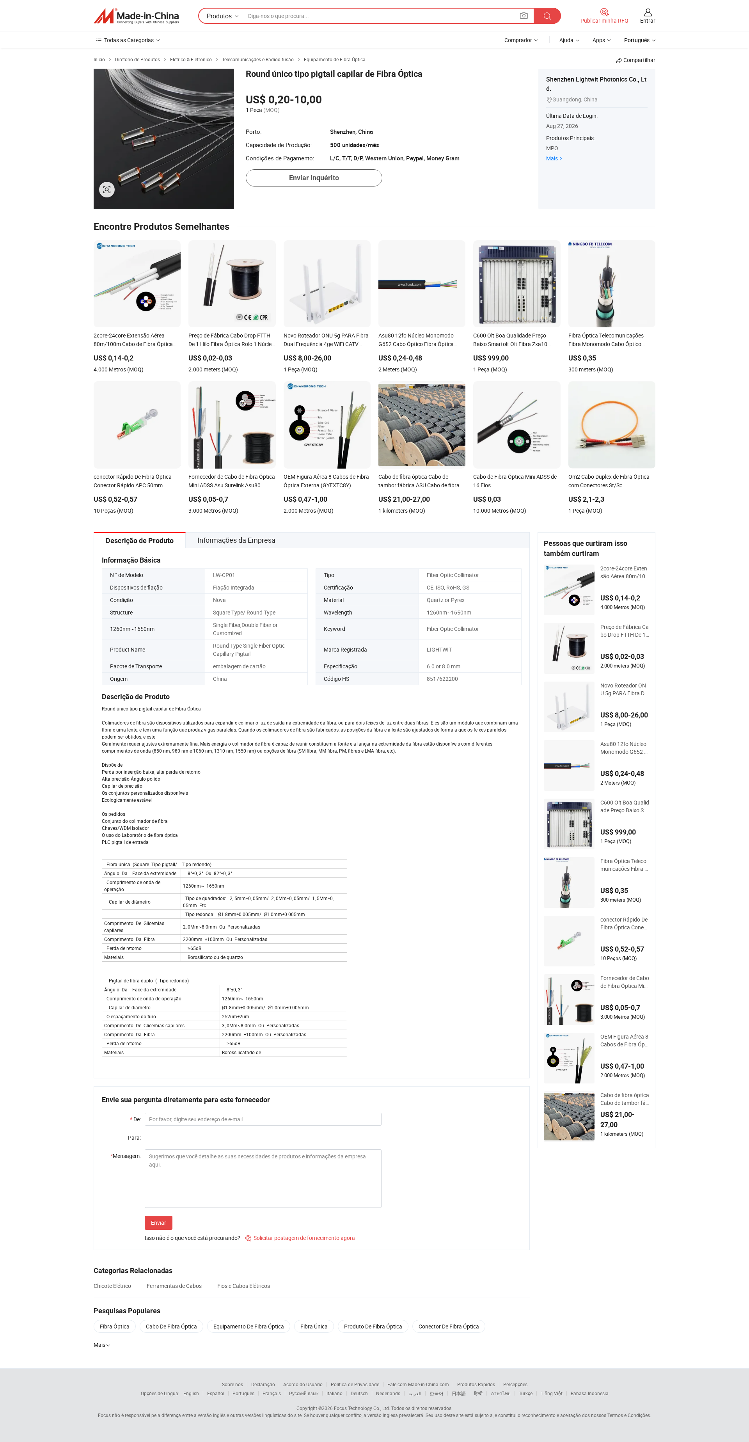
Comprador (518, 40)
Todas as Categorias (129, 40)
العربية (414, 1393)
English (191, 1393)
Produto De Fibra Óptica (373, 1326)
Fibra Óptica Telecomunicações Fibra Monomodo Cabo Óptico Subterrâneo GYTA (624, 865)
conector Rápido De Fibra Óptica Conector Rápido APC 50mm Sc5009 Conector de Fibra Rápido (624, 923)
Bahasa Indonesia (590, 1393)
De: (135, 1119)
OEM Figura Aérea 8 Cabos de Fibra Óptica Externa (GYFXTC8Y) (624, 1040)
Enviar (158, 1222)
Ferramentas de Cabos (174, 1285)
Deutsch (359, 1393)
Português (243, 1393)
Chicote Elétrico (112, 1285)
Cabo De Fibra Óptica (171, 1326)
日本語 (459, 1393)
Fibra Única (314, 1326)
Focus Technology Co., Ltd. (362, 1408)
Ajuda (566, 40)
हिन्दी (478, 1393)
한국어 (437, 1393)
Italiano (335, 1393)
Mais (552, 158)
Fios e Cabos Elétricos (243, 1285)
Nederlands (388, 1393)
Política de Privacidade (355, 1384)
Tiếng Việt (552, 1393)
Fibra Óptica (115, 1326)
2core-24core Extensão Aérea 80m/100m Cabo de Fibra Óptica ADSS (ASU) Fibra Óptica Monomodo (624, 572)
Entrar (647, 20)
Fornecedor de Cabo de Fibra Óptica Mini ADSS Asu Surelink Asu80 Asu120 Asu (624, 982)
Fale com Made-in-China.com (418, 1384)
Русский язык (303, 1393)
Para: (134, 1137)
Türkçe (525, 1393)
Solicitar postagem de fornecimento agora (300, 1237)
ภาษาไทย (501, 1393)
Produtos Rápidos (476, 1384)
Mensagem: (125, 1156)
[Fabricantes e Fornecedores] (136, 16)
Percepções (515, 1384)
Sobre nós (232, 1384)
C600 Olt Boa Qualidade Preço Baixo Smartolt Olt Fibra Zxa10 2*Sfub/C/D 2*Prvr (624, 806)
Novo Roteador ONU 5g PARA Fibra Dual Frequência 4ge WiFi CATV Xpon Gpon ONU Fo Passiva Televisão (624, 689)
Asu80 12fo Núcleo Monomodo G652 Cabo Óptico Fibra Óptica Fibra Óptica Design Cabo (624, 748)
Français (272, 1393)
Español (215, 1393)
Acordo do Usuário (303, 1384)
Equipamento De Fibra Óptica (248, 1326)
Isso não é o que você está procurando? (192, 1237)
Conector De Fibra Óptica (449, 1326)
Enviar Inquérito (314, 178)
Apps (599, 40)
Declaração (263, 1384)
